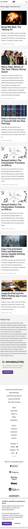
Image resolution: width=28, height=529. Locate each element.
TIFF (2, 356)
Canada (19, 329)
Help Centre (14, 411)
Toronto (11, 356)
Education (18, 334)
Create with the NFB (14, 399)
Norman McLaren (12, 347)
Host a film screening (14, 402)
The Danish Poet (14, 353)
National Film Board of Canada (13, 345)
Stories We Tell (22, 351)
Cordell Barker (17, 332)
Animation (14, 325)
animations (3, 327)
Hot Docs (2, 340)
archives (9, 327)
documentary (12, 334)
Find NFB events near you (14, 396)
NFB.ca (14, 425)
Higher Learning (18, 338)
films (8, 338)
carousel (24, 329)
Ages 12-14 (5, 323)
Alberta (9, 325)
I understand (7, 523)
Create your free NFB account (14, 389)
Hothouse (8, 340)
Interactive (19, 340)
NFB (22, 345)
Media (14, 417)
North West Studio (21, 347)
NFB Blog (5, 1)
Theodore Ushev (23, 353)
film (17, 336)
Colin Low (10, 332)
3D (1, 323)
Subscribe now (7, 372)
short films (15, 351)
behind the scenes (12, 329)
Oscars (10, 349)
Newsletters (14, 420)
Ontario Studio (3, 349)
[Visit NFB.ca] (16, 1)
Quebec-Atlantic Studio (6, 351)
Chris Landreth (4, 332)
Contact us (14, 414)
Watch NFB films (14, 393)
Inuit (7, 343)
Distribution (14, 432)
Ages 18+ (17, 323)
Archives (14, 438)
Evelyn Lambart (11, 336)
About (14, 407)
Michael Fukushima (14, 343)
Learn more (17, 523)
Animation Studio (21, 325)
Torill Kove (6, 356)
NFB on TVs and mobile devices (14, 462)
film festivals (21, 336)
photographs (15, 349)
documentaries (4, 334)
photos (21, 349)
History (25, 338)
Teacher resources (5, 353)
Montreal (2, 345)
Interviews (3, 343)
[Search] (26, 2)
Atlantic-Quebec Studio (17, 327)
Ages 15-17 (11, 323)
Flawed (12, 338)
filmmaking (3, 338)
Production (14, 429)
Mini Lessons (23, 343)
